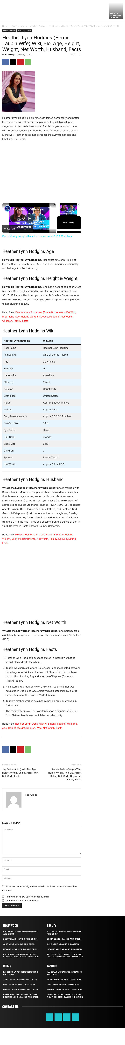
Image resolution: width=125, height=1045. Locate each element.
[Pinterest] (20, 62)
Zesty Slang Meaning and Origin (20, 939)
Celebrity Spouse (38, 26)
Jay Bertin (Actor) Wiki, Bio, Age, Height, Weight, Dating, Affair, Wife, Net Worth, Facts (20, 773)
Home (5, 26)
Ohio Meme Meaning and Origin (19, 944)
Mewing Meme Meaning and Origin (20, 949)
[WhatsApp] (28, 62)
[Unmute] (63, 214)
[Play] (59, 214)
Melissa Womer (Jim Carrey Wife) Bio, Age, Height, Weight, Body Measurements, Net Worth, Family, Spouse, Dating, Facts (39, 539)
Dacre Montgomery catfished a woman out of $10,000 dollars (28, 208)
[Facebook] (5, 62)
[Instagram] (58, 1017)
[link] (7, 208)
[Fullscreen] (78, 214)
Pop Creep (9, 54)
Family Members (19, 26)
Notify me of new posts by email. (22, 900)
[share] (50, 207)
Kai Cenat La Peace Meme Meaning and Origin (20, 932)
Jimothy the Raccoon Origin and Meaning (115, 15)
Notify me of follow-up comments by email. (27, 896)
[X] (13, 62)
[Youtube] (75, 1017)
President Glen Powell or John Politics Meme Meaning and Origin (21, 955)
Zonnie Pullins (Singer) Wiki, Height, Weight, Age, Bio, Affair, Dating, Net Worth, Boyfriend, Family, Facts (64, 774)
